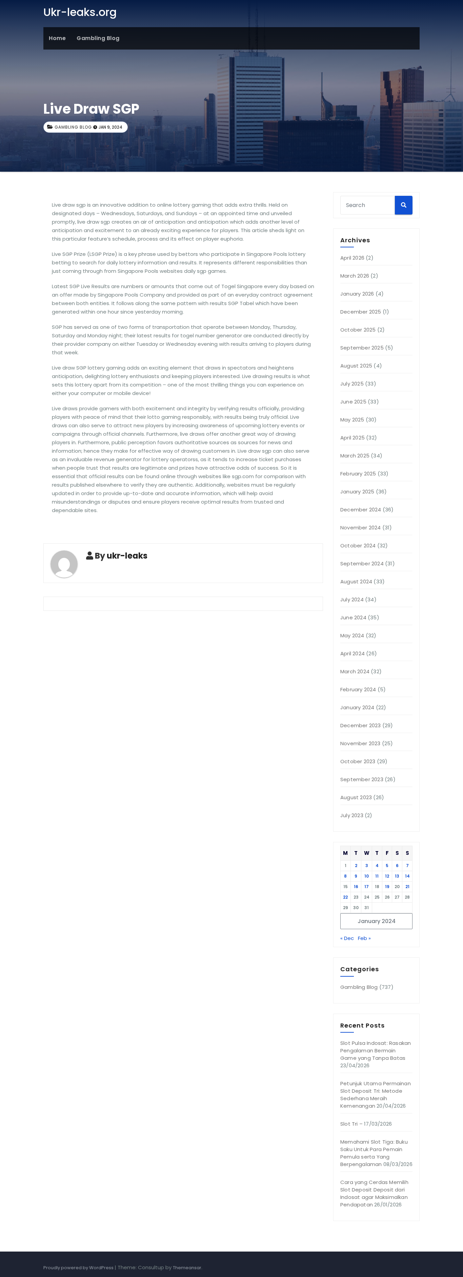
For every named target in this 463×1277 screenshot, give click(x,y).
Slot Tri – (351, 1123)
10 (366, 876)
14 (407, 876)
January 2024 (357, 707)
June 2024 (353, 617)
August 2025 (356, 365)
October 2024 (358, 545)
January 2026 (357, 293)
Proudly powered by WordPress (79, 1267)
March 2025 (354, 455)
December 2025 (360, 311)
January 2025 (357, 491)
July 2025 (352, 383)
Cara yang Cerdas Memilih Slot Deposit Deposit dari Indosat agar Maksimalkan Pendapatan (374, 1193)
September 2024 (362, 563)
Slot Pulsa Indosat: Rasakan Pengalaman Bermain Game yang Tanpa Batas (375, 1050)
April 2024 (352, 653)
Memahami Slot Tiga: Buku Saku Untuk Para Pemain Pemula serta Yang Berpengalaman (374, 1153)
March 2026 (354, 275)
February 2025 (358, 473)
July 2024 (352, 599)
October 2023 (357, 761)
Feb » (364, 938)
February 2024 (358, 689)
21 (407, 886)
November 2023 (360, 743)
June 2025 (353, 401)
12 (387, 876)
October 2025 (358, 329)
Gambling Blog (98, 38)
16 (356, 886)
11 (377, 876)
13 (397, 876)
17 (366, 886)
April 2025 (352, 437)
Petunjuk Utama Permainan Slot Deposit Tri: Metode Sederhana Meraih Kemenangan (375, 1094)
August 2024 (356, 581)
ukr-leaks (127, 555)
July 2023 (351, 815)
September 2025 (362, 347)
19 (387, 886)
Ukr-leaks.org (80, 12)
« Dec (347, 938)
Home (57, 38)
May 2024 (352, 635)
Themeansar (187, 1267)
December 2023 (360, 725)
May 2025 (352, 419)
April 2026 (352, 257)
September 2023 (361, 779)
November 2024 (360, 527)
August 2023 (356, 797)
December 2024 (360, 509)
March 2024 (354, 671)
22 (345, 897)
